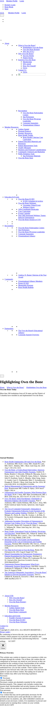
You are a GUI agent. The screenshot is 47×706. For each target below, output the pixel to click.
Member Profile (11, 1)
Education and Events (12, 616)
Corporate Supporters (30, 123)
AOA (2, 1)
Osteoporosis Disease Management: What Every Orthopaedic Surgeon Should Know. (22, 565)
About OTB (9, 596)
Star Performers (28, 117)
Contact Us (22, 70)
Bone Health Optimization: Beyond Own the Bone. (23, 462)
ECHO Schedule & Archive (33, 201)
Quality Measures (24, 148)
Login (22, 1)
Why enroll (27, 64)
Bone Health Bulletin (26, 287)
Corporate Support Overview (28, 335)
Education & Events (12, 197)
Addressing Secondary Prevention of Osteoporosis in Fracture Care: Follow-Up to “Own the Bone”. (24, 522)
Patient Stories (28, 58)
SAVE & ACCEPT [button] (7, 705)
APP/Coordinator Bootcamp (28, 209)
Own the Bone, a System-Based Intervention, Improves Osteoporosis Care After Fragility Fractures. (24, 471)
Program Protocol (24, 131)
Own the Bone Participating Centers (31, 228)
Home (2, 387)
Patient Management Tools (27, 146)
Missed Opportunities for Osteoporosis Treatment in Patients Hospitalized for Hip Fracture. (23, 555)
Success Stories (28, 56)
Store (6, 9)
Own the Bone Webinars (27, 203)
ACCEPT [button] (11, 641)
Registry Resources (25, 133)
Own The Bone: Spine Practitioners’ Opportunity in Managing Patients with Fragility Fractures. (23, 500)
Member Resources (11, 127)
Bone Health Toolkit (25, 135)
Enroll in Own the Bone (27, 60)
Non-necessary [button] (5, 690)
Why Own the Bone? (26, 54)
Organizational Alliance (31, 125)
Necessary (6, 678)
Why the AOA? (28, 52)
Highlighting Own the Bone (33, 47)
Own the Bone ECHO (26, 199)
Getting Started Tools (16, 608)
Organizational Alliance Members (30, 281)
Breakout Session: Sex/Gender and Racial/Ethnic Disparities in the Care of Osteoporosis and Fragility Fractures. (23, 542)
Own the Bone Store (25, 158)
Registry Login (10, 5)
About (7, 43)
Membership (27, 62)
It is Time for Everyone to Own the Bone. (20, 550)
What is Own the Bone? (27, 45)
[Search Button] (2, 15)
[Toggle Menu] (1, 40)
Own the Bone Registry (31, 49)
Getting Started (23, 129)
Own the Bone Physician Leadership (31, 232)
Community (9, 279)
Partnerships (9, 329)
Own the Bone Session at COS (29, 220)
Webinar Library (29, 207)
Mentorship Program (25, 285)
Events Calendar (24, 213)
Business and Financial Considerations (32, 150)
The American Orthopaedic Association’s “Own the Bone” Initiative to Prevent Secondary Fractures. (26, 573)
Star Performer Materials (31, 156)
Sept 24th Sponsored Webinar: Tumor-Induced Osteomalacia (32, 217)
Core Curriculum (24, 211)
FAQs (25, 68)
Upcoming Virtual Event (31, 205)
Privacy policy (5, 632)
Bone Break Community (18, 612)
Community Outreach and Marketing (31, 152)
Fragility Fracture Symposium (20, 618)
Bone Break (9, 7)
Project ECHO (23, 283)
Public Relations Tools (26, 154)
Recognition (22, 111)
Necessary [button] (3, 676)
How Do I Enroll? (29, 66)
